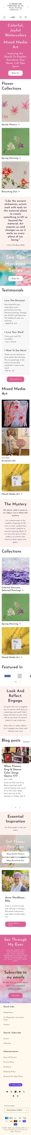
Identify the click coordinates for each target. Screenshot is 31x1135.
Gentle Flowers (9, 125)
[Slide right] (20, 682)
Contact (6, 1024)
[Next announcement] (27, 7)
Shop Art (15, 73)
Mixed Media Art (11, 494)
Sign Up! (15, 995)
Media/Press (8, 1012)
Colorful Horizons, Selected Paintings (11, 589)
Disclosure (7, 1067)
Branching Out (9, 192)
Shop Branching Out (15, 860)
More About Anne (14, 924)
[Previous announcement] (4, 7)
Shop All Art (15, 379)
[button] (4, 17)
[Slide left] (11, 682)
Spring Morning (10, 158)
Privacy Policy (8, 1062)
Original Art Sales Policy (13, 1076)
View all (26, 742)
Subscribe (7, 1043)
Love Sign (5, 458)
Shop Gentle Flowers (15, 854)
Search (6, 1038)
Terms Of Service (10, 1057)
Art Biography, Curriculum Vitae (13, 1019)
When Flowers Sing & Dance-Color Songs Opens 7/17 (13, 771)
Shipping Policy (9, 1071)
